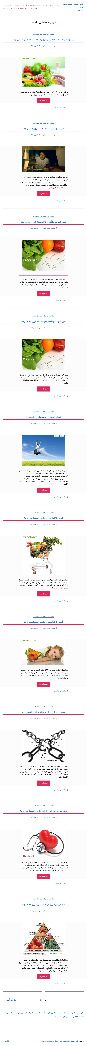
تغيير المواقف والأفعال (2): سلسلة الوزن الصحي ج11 (43, 222)
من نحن (12, 8)
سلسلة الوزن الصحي (60, 107)
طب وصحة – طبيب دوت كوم (69, 1041)
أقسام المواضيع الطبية (20, 5)
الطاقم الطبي (46, 46)
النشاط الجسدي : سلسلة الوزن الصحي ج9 (43, 417)
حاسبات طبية (33, 8)
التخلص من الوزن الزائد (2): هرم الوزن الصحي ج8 (43, 904)
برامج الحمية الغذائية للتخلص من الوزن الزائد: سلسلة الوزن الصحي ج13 (43, 39)
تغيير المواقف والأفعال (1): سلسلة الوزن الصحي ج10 (43, 321)
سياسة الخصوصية (21, 8)
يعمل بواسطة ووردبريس (50, 1041)
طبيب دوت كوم (53, 5)
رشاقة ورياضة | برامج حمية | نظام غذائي (43, 34)
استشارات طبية (42, 5)
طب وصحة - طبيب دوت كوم (73, 5)
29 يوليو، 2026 (34, 46)
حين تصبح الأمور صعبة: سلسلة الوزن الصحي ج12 (43, 128)
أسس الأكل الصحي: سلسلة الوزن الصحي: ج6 (43, 518)
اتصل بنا (5, 8)
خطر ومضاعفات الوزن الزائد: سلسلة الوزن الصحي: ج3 (43, 811)
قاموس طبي (7, 5)
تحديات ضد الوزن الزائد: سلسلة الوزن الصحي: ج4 (43, 712)
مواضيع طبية (32, 5)
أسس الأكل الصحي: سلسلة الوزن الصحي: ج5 (43, 622)
